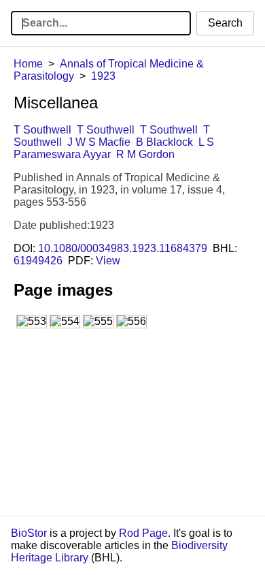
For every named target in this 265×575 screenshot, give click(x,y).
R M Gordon (145, 154)
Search (225, 23)
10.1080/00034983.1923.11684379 (122, 248)
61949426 (38, 260)
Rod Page (143, 533)
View (108, 260)
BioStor (29, 533)
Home (28, 63)
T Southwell (42, 130)
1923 (103, 76)
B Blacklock (164, 142)
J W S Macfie (98, 142)
